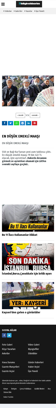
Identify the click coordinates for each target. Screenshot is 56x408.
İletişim (14, 389)
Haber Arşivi (33, 366)
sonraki (35, 115)
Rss (49, 389)
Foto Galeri (7, 344)
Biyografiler (33, 349)
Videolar (8, 11)
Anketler (6, 353)
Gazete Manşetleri (10, 366)
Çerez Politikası (25, 389)
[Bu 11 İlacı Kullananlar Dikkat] (28, 218)
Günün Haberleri (35, 362)
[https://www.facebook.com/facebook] (4, 335)
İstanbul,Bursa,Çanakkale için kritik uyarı (27, 273)
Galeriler (18, 11)
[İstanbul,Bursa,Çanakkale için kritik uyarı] (28, 257)
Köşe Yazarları (8, 349)
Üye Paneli (39, 11)
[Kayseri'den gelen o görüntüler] (28, 295)
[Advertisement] (28, 44)
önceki (20, 115)
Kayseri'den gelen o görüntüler (21, 312)
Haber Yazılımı (8, 397)
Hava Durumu (8, 362)
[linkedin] (28, 123)
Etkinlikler (32, 353)
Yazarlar (28, 11)
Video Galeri (33, 344)
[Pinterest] (34, 123)
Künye (6, 389)
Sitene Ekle (7, 392)
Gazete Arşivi (8, 371)
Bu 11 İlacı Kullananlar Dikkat (19, 235)
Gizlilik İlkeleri (39, 389)
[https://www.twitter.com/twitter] (9, 335)
